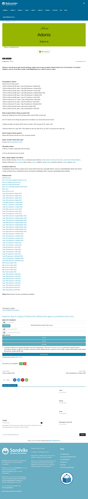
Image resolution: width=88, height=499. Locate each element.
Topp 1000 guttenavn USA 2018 (11, 290)
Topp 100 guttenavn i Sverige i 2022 (76, 373)
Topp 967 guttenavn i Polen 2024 (11, 254)
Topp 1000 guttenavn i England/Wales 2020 (14, 231)
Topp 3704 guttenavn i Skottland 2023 (13, 258)
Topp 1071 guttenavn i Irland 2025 (11, 243)
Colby (4, 420)
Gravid (12, 10)
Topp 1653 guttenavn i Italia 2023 (11, 251)
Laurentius (66, 160)
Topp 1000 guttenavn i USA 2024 (11, 276)
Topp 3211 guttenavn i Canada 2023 (12, 204)
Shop (65, 10)
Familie (40, 10)
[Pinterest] (22, 380)
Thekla (48, 162)
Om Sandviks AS (65, 459)
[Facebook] (14, 380)
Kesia (58, 160)
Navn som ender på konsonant (11, 184)
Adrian (9, 142)
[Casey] (52, 393)
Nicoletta (72, 160)
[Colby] (22, 403)
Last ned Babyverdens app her (10, 310)
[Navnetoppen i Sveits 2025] (52, 425)
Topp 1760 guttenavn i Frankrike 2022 (12, 240)
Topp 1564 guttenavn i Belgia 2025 (12, 193)
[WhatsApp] (26, 380)
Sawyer (21, 162)
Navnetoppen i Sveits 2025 (65, 422)
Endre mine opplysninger (67, 467)
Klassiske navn (6, 178)
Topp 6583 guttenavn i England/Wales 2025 (14, 216)
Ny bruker (63, 465)
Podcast (55, 10)
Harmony (53, 160)
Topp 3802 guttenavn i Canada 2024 (12, 202)
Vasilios (65, 162)
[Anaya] (52, 414)
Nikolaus (78, 160)
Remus (16, 162)
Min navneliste (45, 51)
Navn (33, 10)
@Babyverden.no (53, 441)
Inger (13, 142)
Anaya (60, 411)
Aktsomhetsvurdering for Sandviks (11, 491)
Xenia (74, 162)
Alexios (24, 160)
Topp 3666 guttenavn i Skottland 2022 (13, 260)
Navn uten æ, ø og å (8, 191)
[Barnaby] (52, 404)
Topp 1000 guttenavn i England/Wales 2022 (14, 227)
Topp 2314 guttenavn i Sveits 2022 (12, 213)
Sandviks (4, 460)
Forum (47, 10)
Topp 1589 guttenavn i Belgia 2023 (12, 198)
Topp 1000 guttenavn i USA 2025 (11, 274)
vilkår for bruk (18, 357)
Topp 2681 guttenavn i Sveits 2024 (12, 209)
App (61, 10)
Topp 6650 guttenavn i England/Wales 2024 (14, 218)
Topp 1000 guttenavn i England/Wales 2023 (14, 225)
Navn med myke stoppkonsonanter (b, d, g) (14, 180)
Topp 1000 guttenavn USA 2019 (11, 287)
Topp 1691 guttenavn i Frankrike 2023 (12, 238)
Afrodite (19, 160)
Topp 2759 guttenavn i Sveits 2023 (12, 211)
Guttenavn (8, 21)
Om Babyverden (64, 454)
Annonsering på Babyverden (68, 457)
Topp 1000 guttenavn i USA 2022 (11, 281)
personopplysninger (7, 487)
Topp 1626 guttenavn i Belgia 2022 (12, 200)
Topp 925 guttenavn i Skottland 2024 (12, 256)
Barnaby (61, 401)
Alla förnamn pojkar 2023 (9, 267)
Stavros (34, 162)
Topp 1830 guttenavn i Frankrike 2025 (12, 234)
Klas (61, 160)
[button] (84, 3)
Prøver (5, 10)
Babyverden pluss (8, 17)
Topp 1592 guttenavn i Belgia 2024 (12, 196)
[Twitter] (18, 380)
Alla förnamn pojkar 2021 (9, 272)
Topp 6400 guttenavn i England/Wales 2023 (14, 222)
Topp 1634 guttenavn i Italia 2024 (11, 249)
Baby (26, 10)
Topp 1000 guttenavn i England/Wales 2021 (14, 229)
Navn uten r (5, 189)
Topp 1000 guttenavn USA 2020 (11, 285)
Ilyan (21, 142)
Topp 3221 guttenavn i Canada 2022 (12, 207)
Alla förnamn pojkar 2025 (9, 263)
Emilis (43, 160)
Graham (48, 160)
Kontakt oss (63, 462)
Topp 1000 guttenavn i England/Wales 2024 (14, 220)
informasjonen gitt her (56, 347)
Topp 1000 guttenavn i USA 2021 (11, 283)
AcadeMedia (17, 468)
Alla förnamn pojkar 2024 (9, 265)
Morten (17, 142)
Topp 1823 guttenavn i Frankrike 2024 (12, 236)
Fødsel (20, 10)
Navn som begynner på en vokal (11, 182)
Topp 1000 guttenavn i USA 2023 (11, 278)
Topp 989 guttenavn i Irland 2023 (11, 247)
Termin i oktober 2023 (8, 373)
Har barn (44, 344)
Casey (60, 390)
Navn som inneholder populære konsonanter (14, 187)
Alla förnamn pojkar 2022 (9, 269)
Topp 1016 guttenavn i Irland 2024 (11, 245)
